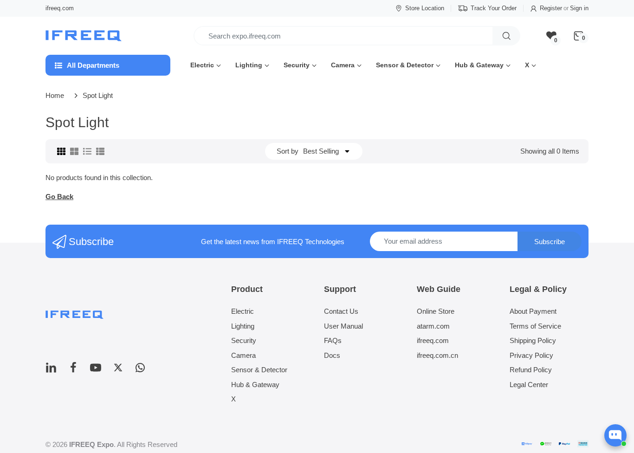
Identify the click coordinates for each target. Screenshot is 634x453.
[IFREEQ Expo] (84, 36)
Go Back (59, 197)
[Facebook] (73, 370)
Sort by (287, 151)
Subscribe (549, 242)
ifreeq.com (59, 8)
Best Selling (321, 151)
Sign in (579, 8)
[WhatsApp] (140, 370)
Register (551, 8)
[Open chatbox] (615, 435)
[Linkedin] (51, 370)
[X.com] (117, 370)
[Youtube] (95, 370)
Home (54, 95)
